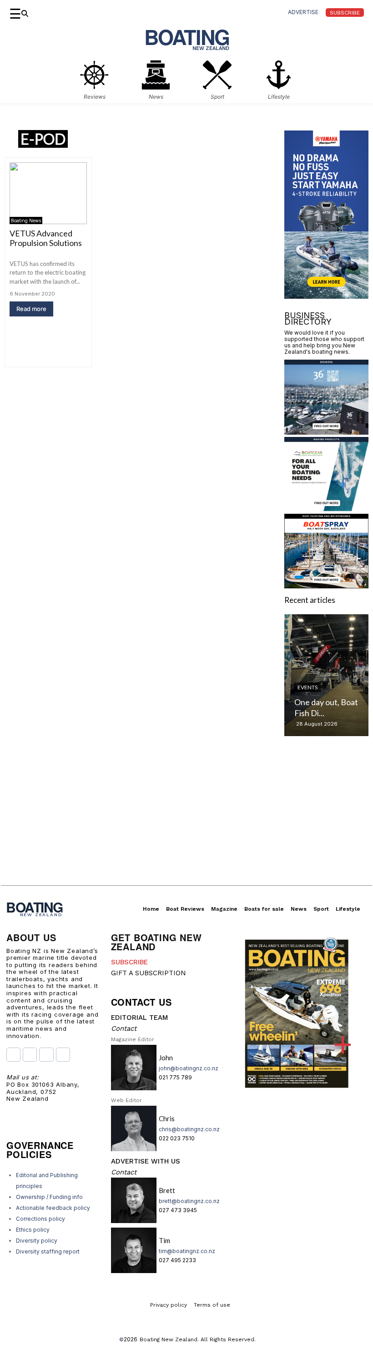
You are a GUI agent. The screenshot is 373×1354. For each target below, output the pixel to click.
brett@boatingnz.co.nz (189, 1201)
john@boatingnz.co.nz (188, 1068)
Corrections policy (40, 1218)
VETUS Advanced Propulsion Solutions (46, 238)
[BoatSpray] (326, 585)
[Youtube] (46, 1055)
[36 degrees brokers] (326, 431)
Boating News (26, 220)
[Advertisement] (186, 821)
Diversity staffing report (48, 1251)
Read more (31, 308)
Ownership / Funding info (49, 1197)
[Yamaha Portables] (326, 296)
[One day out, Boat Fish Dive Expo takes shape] (326, 675)
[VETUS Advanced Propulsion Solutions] (48, 193)
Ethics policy (33, 1229)
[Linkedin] (63, 1055)
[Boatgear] (326, 508)
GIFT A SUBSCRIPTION (148, 973)
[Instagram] (30, 1055)
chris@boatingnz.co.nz (189, 1129)
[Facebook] (13, 1055)
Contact (123, 1028)
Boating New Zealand (168, 1339)
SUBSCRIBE (129, 962)
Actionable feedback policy (53, 1207)
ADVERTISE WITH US (145, 1161)
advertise (303, 12)
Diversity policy (36, 1240)
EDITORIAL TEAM (139, 1017)
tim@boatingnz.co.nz (187, 1251)
